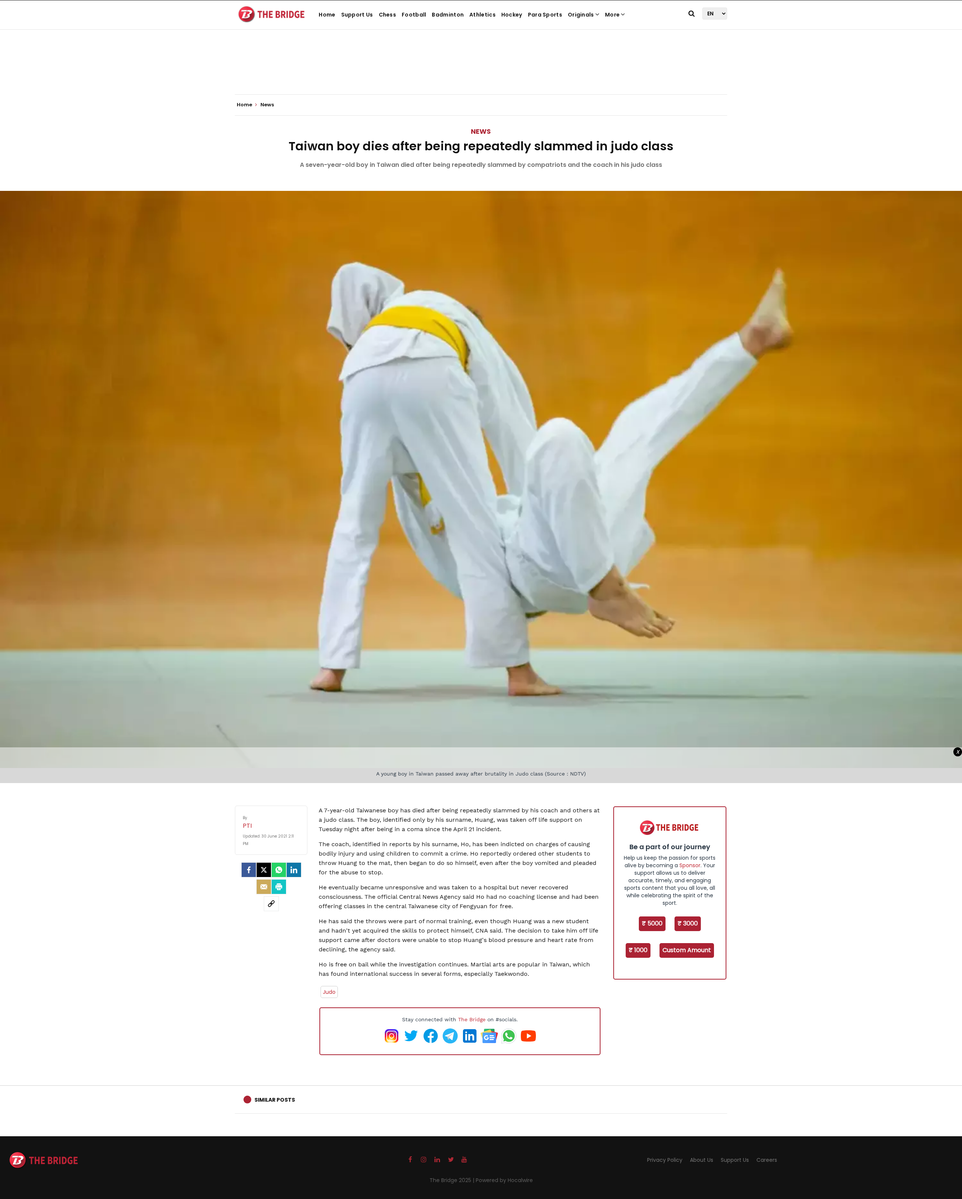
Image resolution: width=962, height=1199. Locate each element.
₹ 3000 (688, 923)
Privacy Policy (664, 1160)
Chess (387, 14)
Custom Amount (687, 950)
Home (327, 14)
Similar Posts (274, 1100)
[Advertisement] (481, 71)
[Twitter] (263, 869)
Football (414, 14)
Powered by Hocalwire (504, 1180)
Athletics (482, 14)
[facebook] (248, 869)
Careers (766, 1160)
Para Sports (545, 14)
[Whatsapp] (278, 869)
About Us (701, 1160)
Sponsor (689, 865)
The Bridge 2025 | (453, 1180)
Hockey (511, 14)
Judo (329, 992)
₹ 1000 (638, 950)
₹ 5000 (652, 923)
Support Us (357, 14)
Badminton (448, 14)
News (481, 131)
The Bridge (472, 1019)
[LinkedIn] (293, 869)
